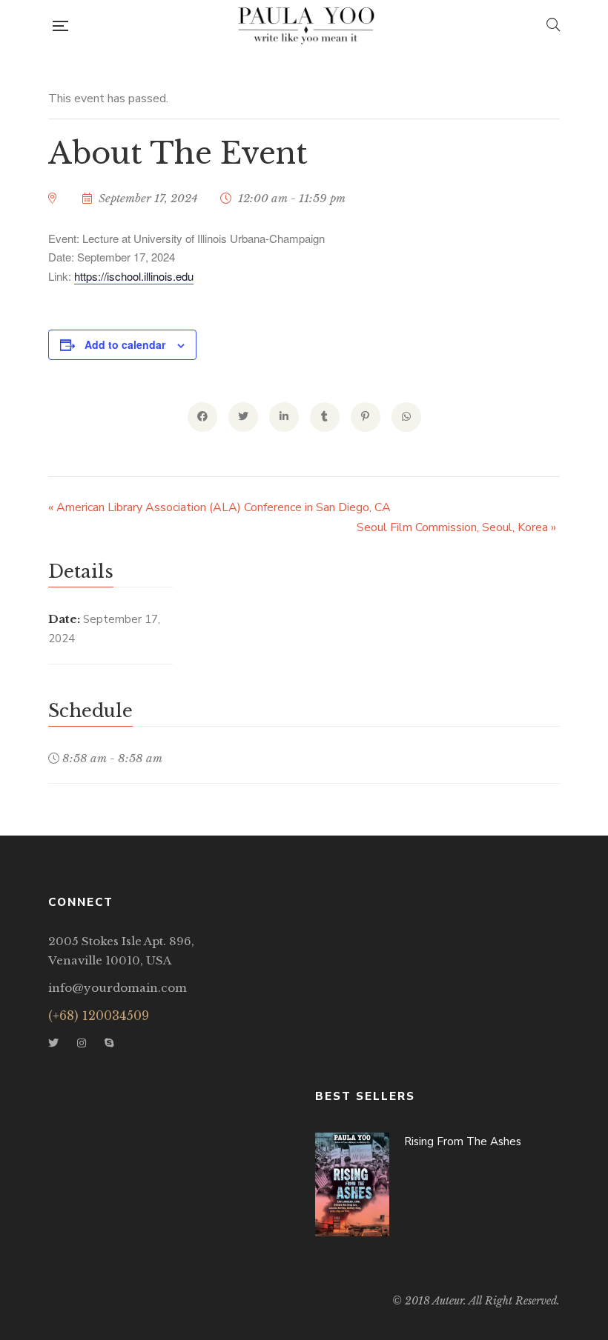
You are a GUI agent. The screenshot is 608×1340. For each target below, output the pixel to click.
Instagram (81, 1043)
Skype (109, 1043)
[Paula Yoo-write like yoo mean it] (307, 26)
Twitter (53, 1043)
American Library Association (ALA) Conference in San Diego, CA (219, 507)
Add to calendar (125, 344)
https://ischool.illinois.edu (134, 276)
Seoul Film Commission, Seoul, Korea (456, 527)
